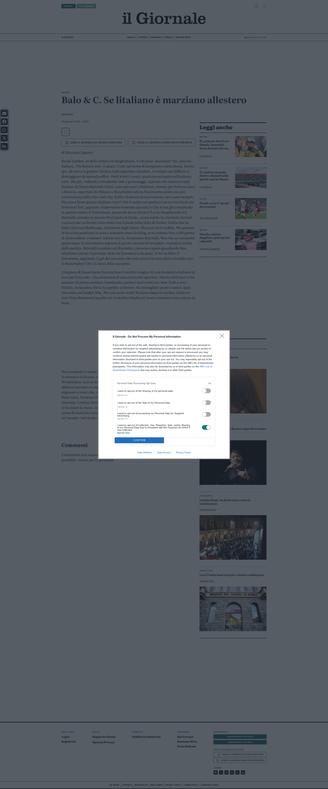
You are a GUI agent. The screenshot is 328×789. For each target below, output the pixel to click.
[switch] (206, 391)
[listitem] (164, 383)
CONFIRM (139, 440)
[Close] (223, 337)
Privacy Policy (183, 452)
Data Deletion (144, 452)
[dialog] (164, 394)
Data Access (164, 452)
